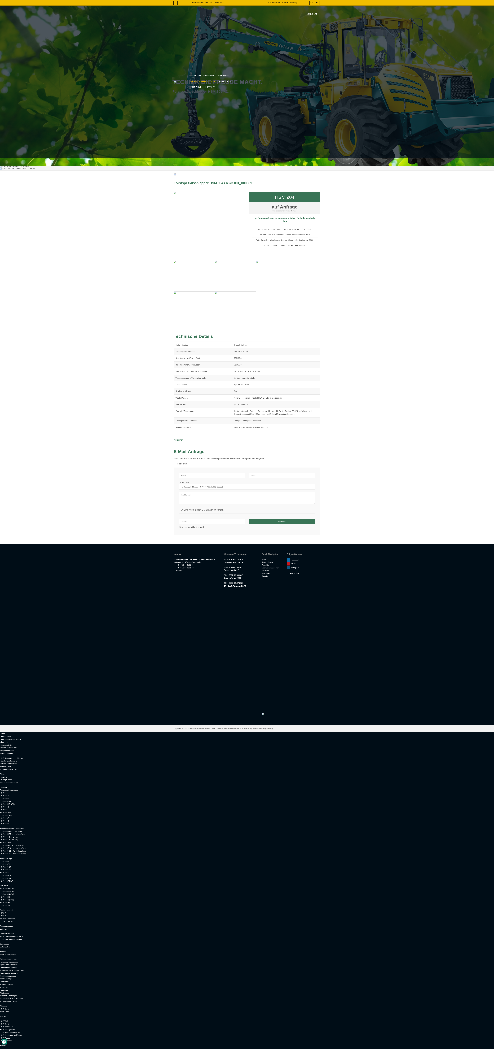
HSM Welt (196, 87)
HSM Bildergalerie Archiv (10, 1032)
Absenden (282, 521)
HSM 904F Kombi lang (9, 840)
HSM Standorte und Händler (11, 758)
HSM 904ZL (5, 818)
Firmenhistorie (6, 745)
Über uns (3, 742)
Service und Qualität (8, 748)
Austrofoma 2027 (232, 578)
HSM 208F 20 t (6, 878)
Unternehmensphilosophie (10, 739)
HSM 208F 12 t (6, 873)
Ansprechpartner (7, 751)
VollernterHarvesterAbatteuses (4, 990)
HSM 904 (4, 810)
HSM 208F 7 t (5, 861)
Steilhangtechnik (6, 910)
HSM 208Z (4, 824)
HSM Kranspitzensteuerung (11, 939)
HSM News (4, 1009)
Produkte (223, 76)
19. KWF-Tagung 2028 (235, 586)
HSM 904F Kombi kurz (9, 837)
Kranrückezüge (6, 859)
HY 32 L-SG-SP (6, 921)
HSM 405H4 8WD (7, 894)
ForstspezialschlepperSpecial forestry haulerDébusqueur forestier (9, 965)
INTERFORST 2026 (233, 562)
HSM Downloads (7, 1027)
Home (194, 76)
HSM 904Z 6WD (6, 815)
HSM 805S (4, 807)
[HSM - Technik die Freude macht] (182, 82)
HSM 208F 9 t (5, 864)
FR (311, 3)
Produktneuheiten (7, 934)
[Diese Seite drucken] (175, 175)
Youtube (180, 3)
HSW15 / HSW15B (7, 919)
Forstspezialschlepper (9, 790)
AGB (269, 3)
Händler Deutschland (8, 761)
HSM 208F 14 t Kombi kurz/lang (13, 854)
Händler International (8, 764)
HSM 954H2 (5, 905)
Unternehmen (206, 76)
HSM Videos (5, 1038)
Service (3, 952)
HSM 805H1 (5, 897)
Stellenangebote (6, 753)
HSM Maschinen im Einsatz (11, 1035)
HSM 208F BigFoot (8, 881)
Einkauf (3, 774)
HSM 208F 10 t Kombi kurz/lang (13, 848)
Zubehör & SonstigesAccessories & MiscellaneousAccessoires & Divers (12, 998)
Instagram (185, 3)
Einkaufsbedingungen (9, 782)
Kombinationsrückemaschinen (12, 829)
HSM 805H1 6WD (7, 900)
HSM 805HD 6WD (7, 804)
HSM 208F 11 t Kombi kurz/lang (13, 851)
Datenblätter (5, 947)
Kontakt (210, 87)
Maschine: (185, 482)
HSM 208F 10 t (6, 867)
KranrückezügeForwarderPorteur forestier (6, 981)
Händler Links (5, 766)
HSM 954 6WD (6, 843)
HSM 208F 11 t (6, 870)
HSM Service (5, 1024)
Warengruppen (6, 780)
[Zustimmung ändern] (4, 1041)
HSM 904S (4, 821)
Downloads (4, 944)
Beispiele (3, 929)
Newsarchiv (4, 1012)
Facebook (175, 3)
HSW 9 (3, 916)
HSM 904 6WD (6, 813)
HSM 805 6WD (6, 801)
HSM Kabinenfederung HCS (11, 936)
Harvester (4, 886)
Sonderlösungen (6, 926)
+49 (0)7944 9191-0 (216, 3)
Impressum (276, 3)
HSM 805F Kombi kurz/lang (11, 831)
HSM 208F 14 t (6, 875)
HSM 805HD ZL (6, 798)
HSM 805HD (5, 796)
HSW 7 (3, 913)
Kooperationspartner (8, 769)
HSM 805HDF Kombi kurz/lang (12, 834)
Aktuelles (225, 81)
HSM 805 (4, 793)
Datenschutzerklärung (289, 3)
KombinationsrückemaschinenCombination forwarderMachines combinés (12, 973)
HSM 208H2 (5, 903)
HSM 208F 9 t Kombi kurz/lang (12, 845)
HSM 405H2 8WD (7, 888)
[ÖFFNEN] (300, 3)
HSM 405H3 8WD (7, 891)
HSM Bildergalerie (7, 1030)
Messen (3, 1016)
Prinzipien (4, 777)
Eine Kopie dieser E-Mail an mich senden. (204, 510)
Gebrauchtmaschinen (203, 81)
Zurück (178, 440)
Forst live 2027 (231, 570)
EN (306, 3)
